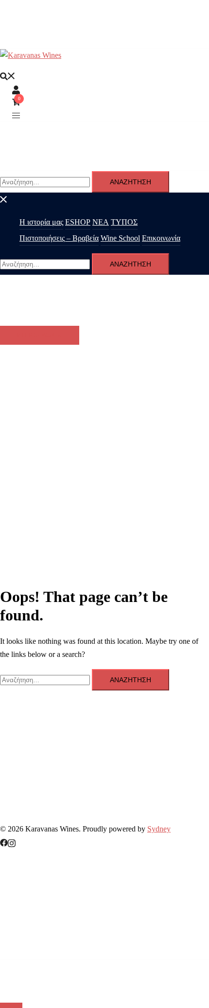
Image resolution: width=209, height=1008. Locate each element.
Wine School (120, 238)
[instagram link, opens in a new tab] (12, 842)
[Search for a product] (8, 75)
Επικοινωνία (161, 238)
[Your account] (16, 89)
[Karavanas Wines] (30, 55)
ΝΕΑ (100, 222)
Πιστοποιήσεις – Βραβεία (59, 238)
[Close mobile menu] (4, 199)
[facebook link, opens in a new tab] (4, 842)
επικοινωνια (39, 335)
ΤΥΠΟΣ (124, 222)
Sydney (159, 829)
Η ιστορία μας (41, 222)
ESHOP (77, 222)
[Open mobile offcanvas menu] (16, 115)
